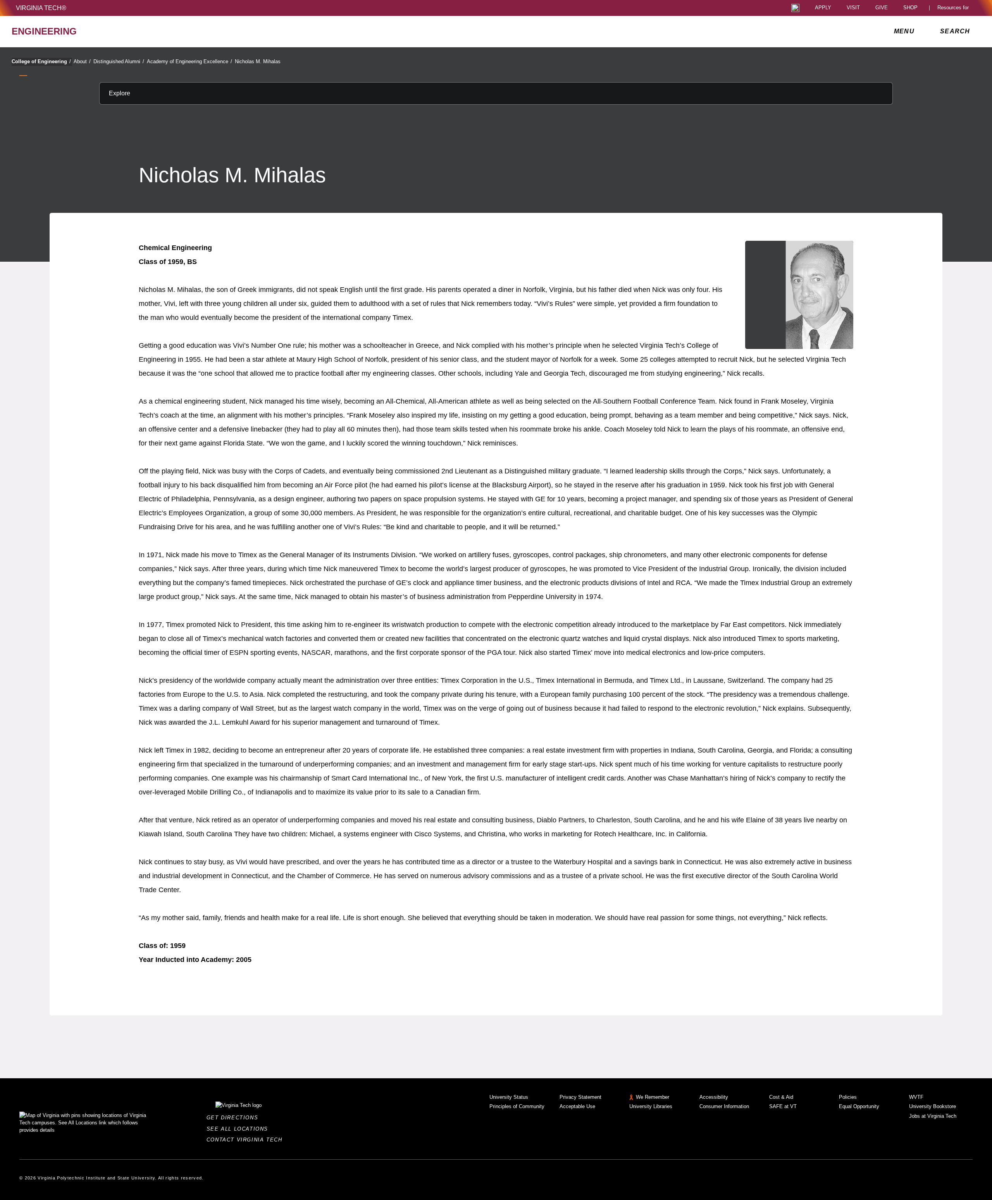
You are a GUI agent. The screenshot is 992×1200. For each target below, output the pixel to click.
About (82, 61)
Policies (848, 1097)
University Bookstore (932, 1106)
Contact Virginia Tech (247, 1140)
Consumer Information (724, 1106)
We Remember (652, 1097)
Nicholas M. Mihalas (258, 61)
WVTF (916, 1097)
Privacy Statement (580, 1097)
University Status (508, 1097)
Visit (853, 7)
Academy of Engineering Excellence (189, 61)
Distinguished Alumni (118, 61)
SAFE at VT (783, 1106)
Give (881, 7)
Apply (823, 7)
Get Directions (235, 1118)
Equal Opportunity (859, 1106)
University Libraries (650, 1106)
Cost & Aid (781, 1097)
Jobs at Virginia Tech (932, 1116)
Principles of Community (516, 1106)
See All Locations (239, 1129)
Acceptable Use (577, 1106)
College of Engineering (41, 61)
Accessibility (713, 1097)
